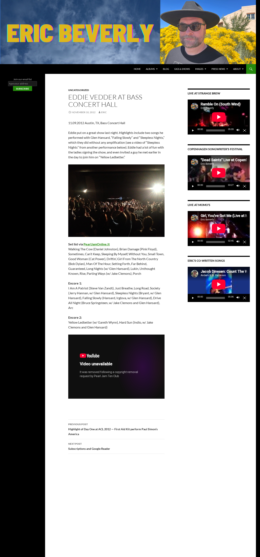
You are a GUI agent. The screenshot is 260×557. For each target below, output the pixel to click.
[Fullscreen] (245, 130)
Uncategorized (78, 90)
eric (104, 112)
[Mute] (238, 130)
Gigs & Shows (182, 69)
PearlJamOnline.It (96, 244)
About (237, 69)
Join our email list (22, 79)
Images (199, 69)
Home (137, 69)
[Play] (193, 130)
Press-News (218, 69)
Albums (150, 69)
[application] (219, 117)
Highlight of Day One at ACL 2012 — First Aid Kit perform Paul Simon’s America (113, 429)
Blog (166, 69)
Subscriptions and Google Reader (89, 446)
